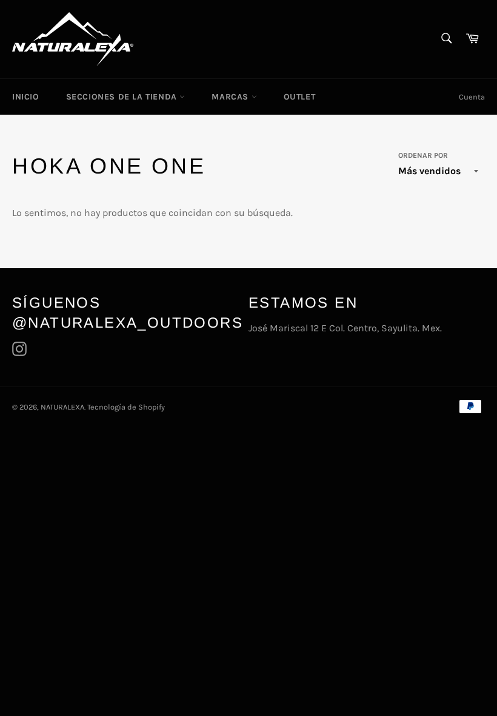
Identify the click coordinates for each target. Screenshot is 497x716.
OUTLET (300, 97)
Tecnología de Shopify (126, 406)
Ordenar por (423, 155)
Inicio (25, 97)
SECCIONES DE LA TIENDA (123, 97)
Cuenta (472, 96)
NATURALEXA (62, 406)
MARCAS (231, 97)
